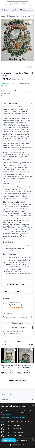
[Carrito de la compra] (32, 4)
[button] (17, 103)
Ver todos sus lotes (9, 313)
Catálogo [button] (5, 10)
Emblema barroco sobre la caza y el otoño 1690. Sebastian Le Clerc (25, 366)
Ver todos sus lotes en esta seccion (15, 317)
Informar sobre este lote (17, 381)
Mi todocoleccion (26, 10)
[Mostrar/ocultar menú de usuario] (2, 4)
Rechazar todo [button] (26, 440)
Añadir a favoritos (18, 323)
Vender (14, 10)
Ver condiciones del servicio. (12, 333)
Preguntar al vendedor (19, 327)
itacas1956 (7, 299)
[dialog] (17, 425)
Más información (6, 414)
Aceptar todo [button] (9, 440)
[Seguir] (30, 22)
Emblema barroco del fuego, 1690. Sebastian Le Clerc (9, 366)
